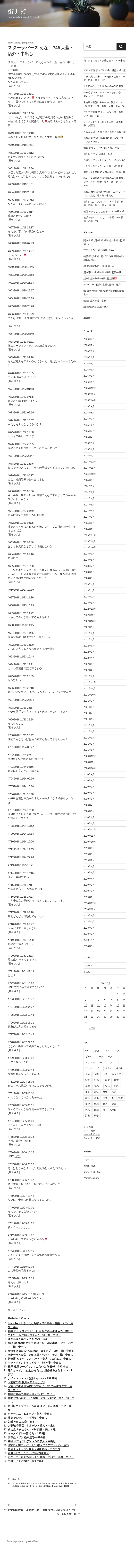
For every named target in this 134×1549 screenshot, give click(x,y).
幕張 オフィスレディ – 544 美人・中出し (32, 1441)
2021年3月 (89, 737)
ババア (102, 1062)
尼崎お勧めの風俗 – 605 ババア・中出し (31, 1394)
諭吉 (61, 1486)
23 (124, 1011)
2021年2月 (89, 743)
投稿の (90, 1165)
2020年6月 (89, 792)
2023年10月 (90, 547)
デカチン (43, 1483)
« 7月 (92, 1028)
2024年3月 (89, 516)
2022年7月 (89, 639)
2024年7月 (89, 492)
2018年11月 (90, 909)
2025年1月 (89, 455)
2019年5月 (89, 872)
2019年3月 (89, 884)
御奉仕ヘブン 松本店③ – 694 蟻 (26, 1437)
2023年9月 (89, 553)
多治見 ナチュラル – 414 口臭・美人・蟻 (32, 1429)
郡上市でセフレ (17, 1310)
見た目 (112, 1109)
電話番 (66, 1486)
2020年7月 (89, 786)
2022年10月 (90, 621)
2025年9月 (89, 406)
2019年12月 (90, 829)
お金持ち (22, 1483)
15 (118, 1005)
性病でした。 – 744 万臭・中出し (27, 1417)
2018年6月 (89, 927)
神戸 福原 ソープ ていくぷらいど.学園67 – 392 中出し (39, 1366)
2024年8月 (89, 486)
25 (92, 1017)
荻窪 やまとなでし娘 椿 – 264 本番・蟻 (104, 211)
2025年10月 (90, 400)
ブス (98, 1068)
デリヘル (89, 1062)
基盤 (87, 1086)
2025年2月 (89, 449)
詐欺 (87, 1115)
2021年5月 (89, 725)
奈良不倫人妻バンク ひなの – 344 (27, 1339)
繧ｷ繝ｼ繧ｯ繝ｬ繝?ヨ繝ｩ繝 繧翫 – (101, 278)
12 (98, 1005)
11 (92, 1005)
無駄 (40, 1486)
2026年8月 (89, 339)
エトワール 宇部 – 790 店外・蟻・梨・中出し (34, 1335)
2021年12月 (90, 682)
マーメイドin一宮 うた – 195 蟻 (26, 1433)
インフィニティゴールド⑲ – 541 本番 (103, 166)
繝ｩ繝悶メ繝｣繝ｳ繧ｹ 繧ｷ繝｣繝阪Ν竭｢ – (103, 272)
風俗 (96, 1115)
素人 (53, 1486)
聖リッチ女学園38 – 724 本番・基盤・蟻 (104, 172)
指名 (114, 1092)
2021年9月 (89, 700)
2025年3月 (89, 443)
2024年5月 (89, 504)
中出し (55, 1483)
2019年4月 (89, 878)
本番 (105, 1098)
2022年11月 (90, 615)
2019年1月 (89, 897)
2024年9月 (89, 480)
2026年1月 (89, 382)
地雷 (116, 1080)
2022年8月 (89, 633)
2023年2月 (89, 596)
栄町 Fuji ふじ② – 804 (21, 1421)
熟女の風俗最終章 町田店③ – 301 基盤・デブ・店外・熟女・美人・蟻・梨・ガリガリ (105, 182)
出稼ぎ (106, 1080)
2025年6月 (89, 425)
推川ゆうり (24, 1486)
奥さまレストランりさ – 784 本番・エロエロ (34, 1449)
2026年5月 (89, 357)
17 (85, 1011)
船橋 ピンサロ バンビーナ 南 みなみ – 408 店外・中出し (40, 1331)
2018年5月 (89, 934)
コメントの (92, 1171)
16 (124, 1005)
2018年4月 (89, 940)
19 (98, 1011)
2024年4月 (89, 510)
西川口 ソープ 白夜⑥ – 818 (98, 153)
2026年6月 (89, 351)
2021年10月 (90, 694)
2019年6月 (89, 866)
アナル (15, 1483)
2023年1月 (89, 602)
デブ (110, 1056)
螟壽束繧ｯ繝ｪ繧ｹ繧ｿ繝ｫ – (96, 300)
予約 (87, 1074)
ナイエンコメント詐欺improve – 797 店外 (32, 1378)
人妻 (60, 1483)
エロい (107, 1050)
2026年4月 (89, 363)
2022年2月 (89, 670)
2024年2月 (89, 523)
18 (92, 1011)
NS (86, 1050)
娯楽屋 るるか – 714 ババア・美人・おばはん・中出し (39, 1358)
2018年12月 (90, 903)
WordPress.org (91, 1178)
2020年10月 (90, 768)
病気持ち (47, 1486)
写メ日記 (116, 1074)
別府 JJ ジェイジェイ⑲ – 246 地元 (28, 1453)
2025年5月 (89, 431)
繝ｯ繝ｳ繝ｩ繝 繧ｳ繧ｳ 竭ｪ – (97, 306)
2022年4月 (89, 658)
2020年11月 (90, 762)
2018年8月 (89, 915)
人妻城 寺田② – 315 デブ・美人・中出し (32, 1425)
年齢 (87, 1092)
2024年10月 (90, 474)
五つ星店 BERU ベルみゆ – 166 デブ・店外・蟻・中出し (41, 1350)
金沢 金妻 (88, 1127)
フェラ (113, 1062)
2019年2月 (89, 891)
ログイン (88, 1159)
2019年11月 (90, 835)
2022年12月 (90, 608)
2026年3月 (89, 369)
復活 (96, 1092)
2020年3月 (89, 811)
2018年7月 (89, 921)
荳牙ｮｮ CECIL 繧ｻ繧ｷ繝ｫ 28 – (99, 250)
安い (107, 1086)
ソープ (99, 1056)
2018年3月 (89, 946)
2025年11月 (90, 394)
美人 (87, 1109)
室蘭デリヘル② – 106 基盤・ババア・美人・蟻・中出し (40, 1354)
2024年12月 (90, 461)
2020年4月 (89, 805)
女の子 (70, 1483)
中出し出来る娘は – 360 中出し (26, 1461)
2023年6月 (89, 572)
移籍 (96, 1103)
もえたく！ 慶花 (92, 1138)
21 (111, 1011)
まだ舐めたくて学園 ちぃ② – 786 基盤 (103, 86)
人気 (105, 1074)
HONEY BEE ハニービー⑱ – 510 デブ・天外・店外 (38, 1445)
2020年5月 (89, 799)
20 (105, 1011)
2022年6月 (89, 645)
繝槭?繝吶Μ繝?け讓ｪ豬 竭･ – (99, 266)
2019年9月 (89, 848)
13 (105, 1005)
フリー (88, 1068)
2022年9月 (89, 627)
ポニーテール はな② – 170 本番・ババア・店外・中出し (41, 1457)
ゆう (49, 1483)
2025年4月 (89, 437)
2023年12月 (90, 535)
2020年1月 (89, 823)
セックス (30, 1483)
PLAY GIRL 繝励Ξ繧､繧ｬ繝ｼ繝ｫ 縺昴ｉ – (104, 284)
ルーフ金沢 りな (92, 1134)
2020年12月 (90, 756)
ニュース (16, 1479)
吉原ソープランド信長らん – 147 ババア (104, 160)
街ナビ (17, 11)
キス (117, 1050)
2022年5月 (89, 651)
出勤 (65, 1483)
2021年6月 (89, 719)
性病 (17, 1486)
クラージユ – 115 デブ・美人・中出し (30, 1413)
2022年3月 (89, 664)
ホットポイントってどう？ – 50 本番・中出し (34, 1362)
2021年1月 (89, 750)
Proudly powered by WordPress (23, 1541)
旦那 (96, 1098)
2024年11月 (90, 467)
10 (85, 1005)
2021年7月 (89, 713)
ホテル (108, 1068)
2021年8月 (89, 707)
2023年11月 (90, 541)
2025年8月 (89, 412)
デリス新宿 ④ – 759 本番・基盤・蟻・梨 (105, 70)
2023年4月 (89, 584)
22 (118, 1011)
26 (98, 1017)
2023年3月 (89, 590)
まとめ (87, 971)
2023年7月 (89, 566)
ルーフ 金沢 (90, 1130)
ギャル (88, 1056)
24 (85, 1017)
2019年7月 (89, 860)
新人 (87, 1098)
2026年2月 (89, 375)
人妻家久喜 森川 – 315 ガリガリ (26, 1382)
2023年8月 (89, 559)
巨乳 (116, 1086)
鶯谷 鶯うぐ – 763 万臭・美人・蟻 (101, 147)
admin (31, 43)
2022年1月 (89, 676)
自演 (96, 1109)
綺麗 (114, 1103)
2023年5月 (89, 578)
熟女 (120, 1098)
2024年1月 (89, 529)
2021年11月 (90, 688)
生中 (87, 1103)
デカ (37, 1483)
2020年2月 (89, 817)
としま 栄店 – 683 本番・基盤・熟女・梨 (105, 131)
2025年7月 (89, 418)
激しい (35, 1486)
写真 (87, 1080)
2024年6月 (89, 498)
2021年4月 (89, 731)
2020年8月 (89, 780)
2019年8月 (89, 854)
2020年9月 (89, 774)
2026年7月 (89, 345)
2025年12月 (90, 388)
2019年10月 (90, 842)
